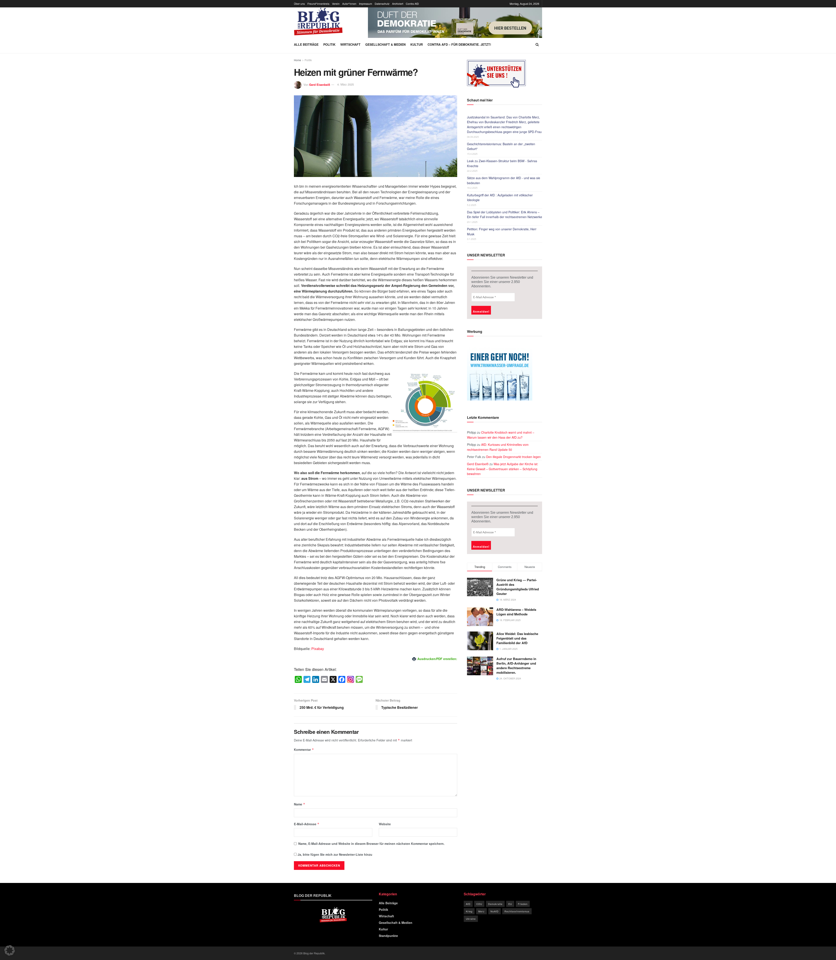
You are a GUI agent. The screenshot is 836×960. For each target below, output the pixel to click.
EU (510, 904)
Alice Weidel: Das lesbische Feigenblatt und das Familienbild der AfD (517, 638)
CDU (479, 904)
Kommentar (304, 749)
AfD (468, 904)
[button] (9, 950)
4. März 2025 (345, 84)
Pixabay (317, 648)
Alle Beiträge (306, 44)
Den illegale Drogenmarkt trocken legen (513, 457)
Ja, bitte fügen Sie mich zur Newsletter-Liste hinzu (334, 854)
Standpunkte (388, 935)
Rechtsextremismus (516, 911)
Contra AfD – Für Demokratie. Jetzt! (459, 44)
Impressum (365, 3)
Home (297, 60)
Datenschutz (382, 3)
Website (385, 824)
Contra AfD (412, 3)
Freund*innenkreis (318, 3)
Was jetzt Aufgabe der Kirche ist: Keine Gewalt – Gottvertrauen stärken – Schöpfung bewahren (502, 469)
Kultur (416, 44)
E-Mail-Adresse (306, 824)
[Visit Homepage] (318, 21)
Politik (329, 44)
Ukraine (471, 918)
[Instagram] (350, 679)
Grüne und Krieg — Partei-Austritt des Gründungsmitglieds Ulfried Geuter (517, 587)
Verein (336, 3)
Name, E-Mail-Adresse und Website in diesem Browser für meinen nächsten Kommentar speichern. (371, 843)
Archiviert (397, 3)
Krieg (469, 911)
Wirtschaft (350, 44)
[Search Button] (537, 44)
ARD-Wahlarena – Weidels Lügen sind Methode (516, 611)
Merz (481, 911)
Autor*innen (349, 3)
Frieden (523, 904)
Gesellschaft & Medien (385, 44)
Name (299, 804)
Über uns (299, 3)
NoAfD (494, 911)
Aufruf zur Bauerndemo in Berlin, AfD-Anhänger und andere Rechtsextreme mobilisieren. (516, 665)
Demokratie (495, 904)
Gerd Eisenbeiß (319, 84)
